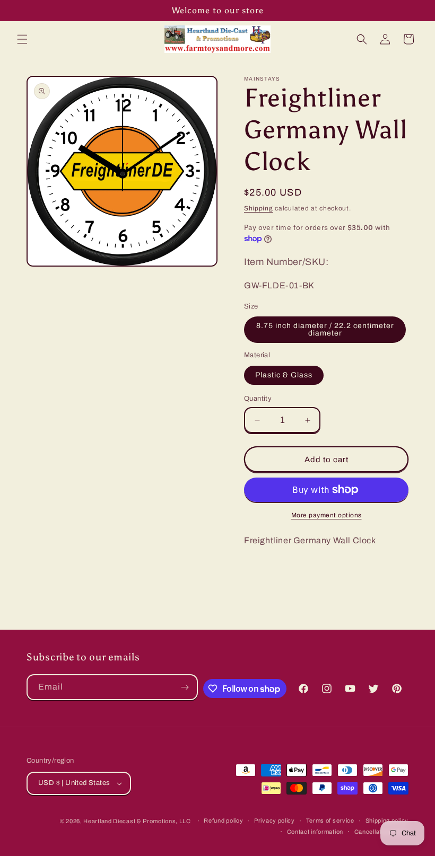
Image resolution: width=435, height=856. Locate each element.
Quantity (258, 398)
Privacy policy (274, 820)
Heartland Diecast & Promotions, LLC (137, 821)
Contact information (315, 831)
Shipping (258, 208)
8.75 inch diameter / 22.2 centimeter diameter (325, 329)
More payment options (326, 515)
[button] (22, 39)
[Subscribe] (185, 687)
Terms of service (330, 820)
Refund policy (223, 820)
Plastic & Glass (283, 375)
